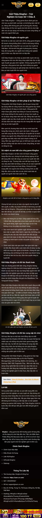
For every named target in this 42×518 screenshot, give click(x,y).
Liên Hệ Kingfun (9, 456)
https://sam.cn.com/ (17, 478)
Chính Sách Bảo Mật (11, 450)
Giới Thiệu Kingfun (28, 403)
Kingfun (37, 41)
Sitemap (6, 463)
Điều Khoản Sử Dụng (11, 453)
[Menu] (2, 4)
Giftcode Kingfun (9, 460)
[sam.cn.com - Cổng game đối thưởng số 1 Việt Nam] (19, 5)
